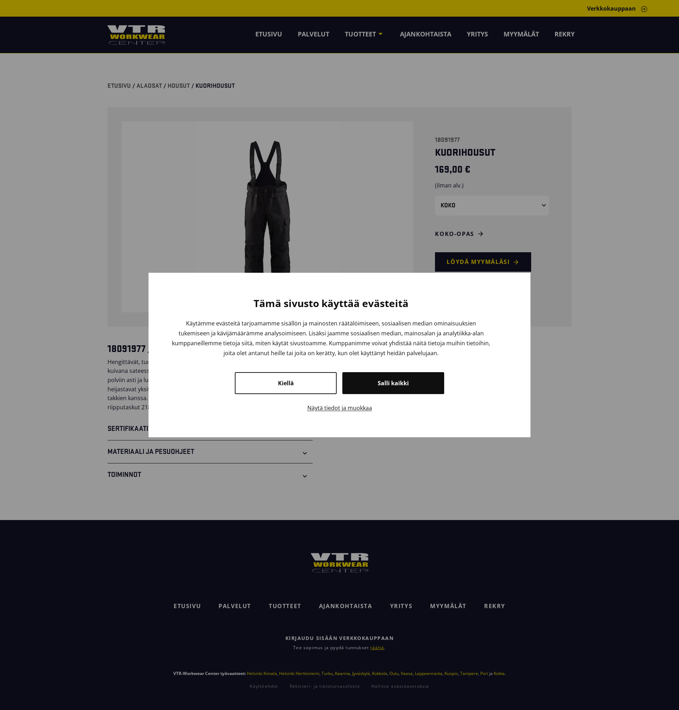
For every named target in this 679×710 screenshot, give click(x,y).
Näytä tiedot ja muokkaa (339, 408)
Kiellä (286, 383)
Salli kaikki (393, 383)
